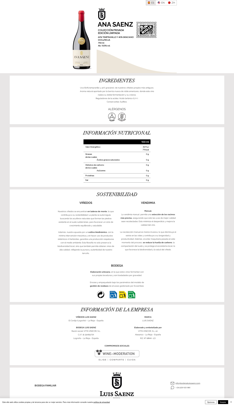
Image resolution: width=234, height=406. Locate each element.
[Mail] (172, 383)
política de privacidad (101, 402)
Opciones (210, 402)
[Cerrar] (231, 402)
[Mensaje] (172, 387)
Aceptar (223, 402)
